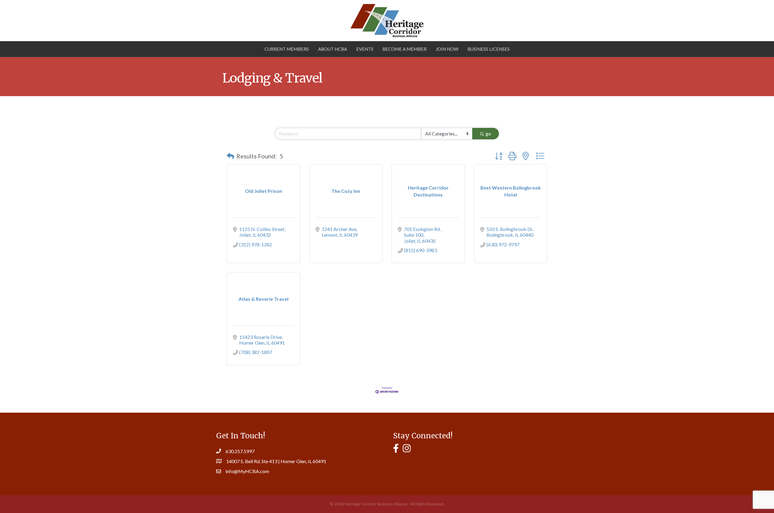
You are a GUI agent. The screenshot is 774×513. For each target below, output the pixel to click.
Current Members (287, 49)
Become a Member (404, 49)
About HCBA (332, 49)
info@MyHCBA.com (247, 471)
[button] (230, 156)
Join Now (447, 49)
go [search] (488, 133)
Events (364, 49)
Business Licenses (488, 49)
